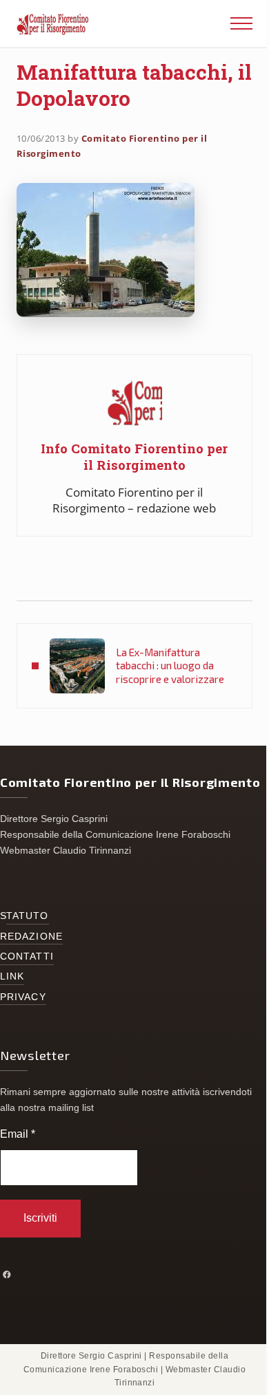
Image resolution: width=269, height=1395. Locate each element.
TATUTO (27, 916)
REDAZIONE (31, 936)
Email (17, 1134)
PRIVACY (23, 997)
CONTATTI (27, 956)
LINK (12, 976)
